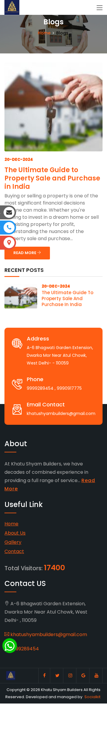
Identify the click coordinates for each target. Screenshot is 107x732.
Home (44, 33)
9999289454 (24, 648)
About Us (15, 533)
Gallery (12, 542)
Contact (14, 551)
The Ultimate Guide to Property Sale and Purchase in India (52, 178)
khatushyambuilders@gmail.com (48, 634)
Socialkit (92, 697)
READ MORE (25, 253)
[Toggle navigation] (100, 8)
